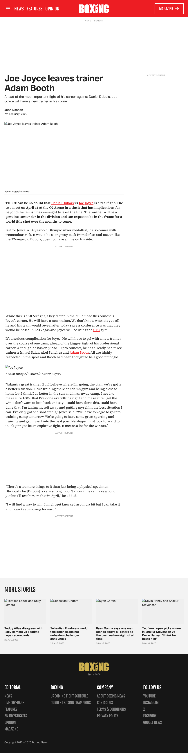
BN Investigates (15, 716)
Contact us (105, 702)
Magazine (166, 8)
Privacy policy (107, 716)
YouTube (149, 696)
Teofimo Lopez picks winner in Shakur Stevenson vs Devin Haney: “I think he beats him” (162, 633)
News (19, 9)
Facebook (150, 716)
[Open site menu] (7, 8)
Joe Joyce (86, 203)
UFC (96, 330)
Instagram (151, 702)
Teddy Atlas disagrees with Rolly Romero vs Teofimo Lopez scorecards (23, 631)
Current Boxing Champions (71, 702)
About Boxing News (111, 696)
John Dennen (13, 110)
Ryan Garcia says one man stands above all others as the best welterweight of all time (115, 633)
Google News (152, 722)
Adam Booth (79, 352)
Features (34, 9)
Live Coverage (14, 702)
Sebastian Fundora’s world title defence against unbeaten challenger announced (69, 633)
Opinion (52, 9)
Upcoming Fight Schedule (69, 696)
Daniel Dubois (62, 203)
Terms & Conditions (111, 709)
